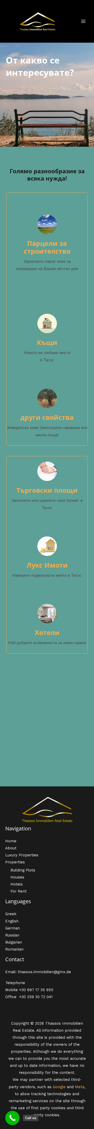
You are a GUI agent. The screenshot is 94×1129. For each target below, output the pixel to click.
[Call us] (12, 1118)
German (12, 928)
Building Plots (22, 870)
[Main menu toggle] (83, 21)
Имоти (56, 565)
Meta (79, 1087)
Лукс (35, 565)
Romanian (14, 949)
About (10, 848)
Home (10, 841)
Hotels (16, 884)
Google (59, 1087)
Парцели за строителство (47, 247)
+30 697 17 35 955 (36, 989)
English (12, 921)
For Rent (18, 891)
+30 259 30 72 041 (35, 997)
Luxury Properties (21, 855)
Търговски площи (47, 490)
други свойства (47, 417)
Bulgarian (13, 942)
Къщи (47, 342)
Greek (10, 914)
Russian (12, 935)
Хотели (47, 632)
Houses (17, 877)
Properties (15, 862)
